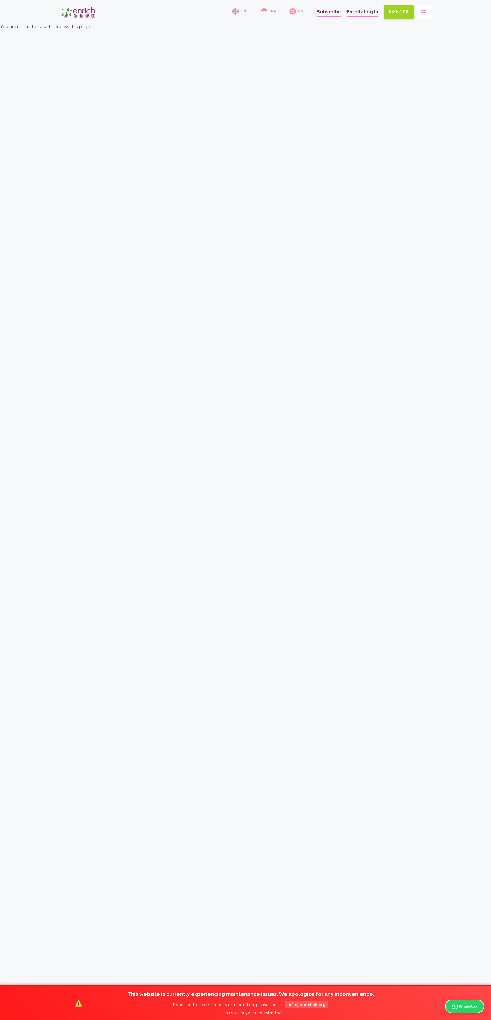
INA (273, 11)
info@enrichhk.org (307, 1004)
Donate (399, 11)
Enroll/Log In (362, 11)
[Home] (78, 20)
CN (301, 11)
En (244, 11)
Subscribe (329, 11)
